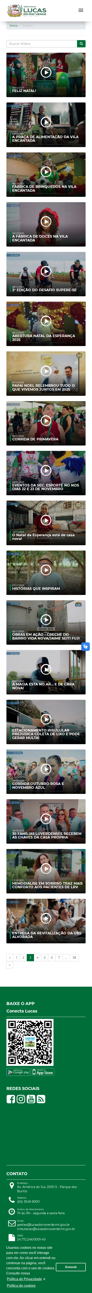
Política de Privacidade (24, 1279)
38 (74, 958)
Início (14, 26)
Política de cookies (21, 1285)
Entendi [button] (71, 1267)
